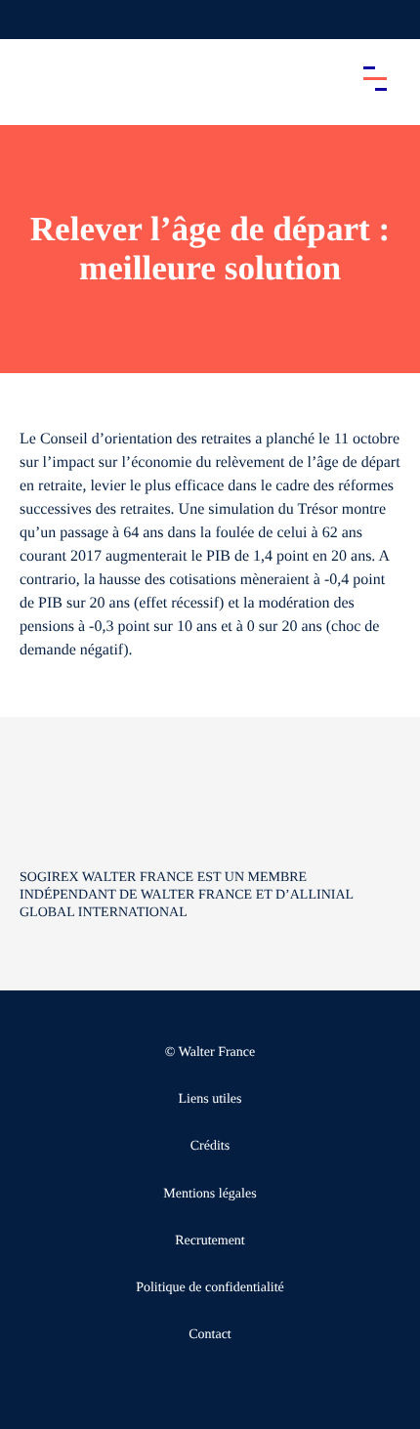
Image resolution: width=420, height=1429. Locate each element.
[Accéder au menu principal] (375, 78)
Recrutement (210, 1241)
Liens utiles (210, 1099)
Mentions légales (209, 1194)
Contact (210, 1334)
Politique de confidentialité (210, 1288)
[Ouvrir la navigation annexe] (31, 19)
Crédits (210, 1146)
